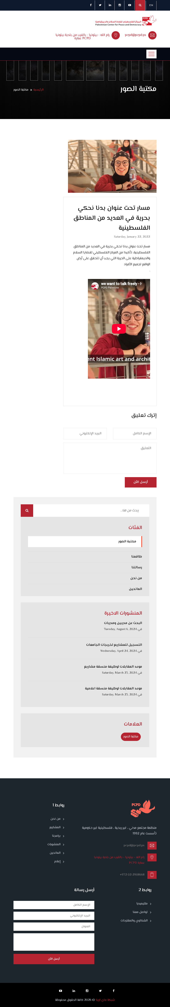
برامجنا (56, 836)
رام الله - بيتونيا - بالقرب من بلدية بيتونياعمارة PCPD (82, 37)
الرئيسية (38, 89)
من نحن (136, 578)
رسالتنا (136, 567)
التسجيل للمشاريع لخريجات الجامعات (114, 645)
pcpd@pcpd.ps (135, 35)
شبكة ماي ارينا (105, 1000)
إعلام (57, 862)
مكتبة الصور (127, 541)
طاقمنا (136, 556)
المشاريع (55, 827)
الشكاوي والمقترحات (134, 921)
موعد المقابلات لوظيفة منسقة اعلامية (113, 688)
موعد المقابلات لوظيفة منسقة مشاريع (113, 666)
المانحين (135, 589)
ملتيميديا (142, 904)
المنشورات (54, 844)
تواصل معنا (140, 912)
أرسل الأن (141, 482)
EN (151, 5)
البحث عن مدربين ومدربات (123, 623)
